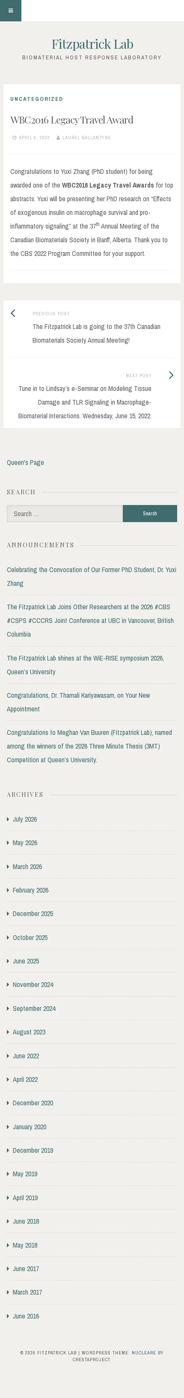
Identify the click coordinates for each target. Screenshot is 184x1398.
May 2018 (25, 1245)
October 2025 (30, 937)
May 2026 (25, 842)
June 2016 (26, 1316)
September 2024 (34, 1008)
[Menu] (10, 10)
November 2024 (33, 984)
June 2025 (26, 961)
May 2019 (25, 1173)
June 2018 (26, 1221)
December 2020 (33, 1102)
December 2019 (33, 1150)
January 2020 (29, 1126)
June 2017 (26, 1268)
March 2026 (27, 866)
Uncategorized (36, 99)
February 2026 (30, 890)
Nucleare (144, 1353)
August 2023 (29, 1032)
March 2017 (27, 1292)
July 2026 (25, 819)
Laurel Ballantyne (86, 138)
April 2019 (25, 1197)
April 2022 (25, 1079)
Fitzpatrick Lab (92, 43)
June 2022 (26, 1055)
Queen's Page (25, 462)
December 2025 (33, 913)
